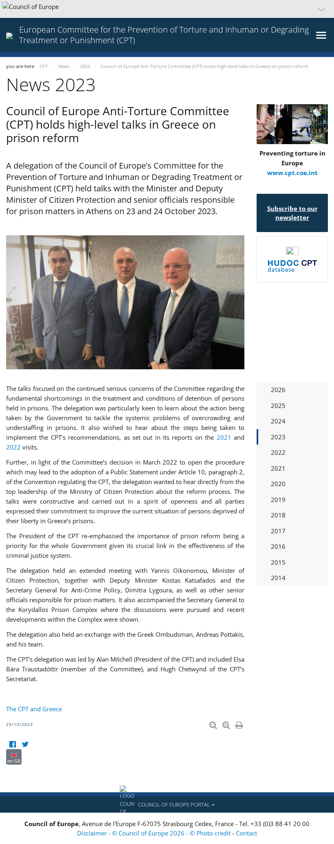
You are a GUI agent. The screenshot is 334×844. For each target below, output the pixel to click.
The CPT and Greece (34, 709)
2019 (278, 499)
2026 (278, 390)
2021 (224, 437)
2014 (278, 578)
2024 (278, 421)
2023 (278, 437)
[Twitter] (25, 744)
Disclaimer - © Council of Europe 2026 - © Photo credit (154, 833)
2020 (278, 484)
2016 (278, 546)
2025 (278, 405)
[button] (167, 9)
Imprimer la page (239, 723)
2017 (278, 531)
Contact (246, 833)
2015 (278, 562)
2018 (278, 515)
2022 (13, 447)
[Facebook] (12, 744)
